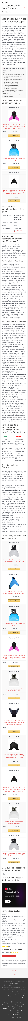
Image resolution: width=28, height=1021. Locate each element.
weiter (14, 974)
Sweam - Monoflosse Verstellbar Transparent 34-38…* (14, 822)
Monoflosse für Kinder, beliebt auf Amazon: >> (13, 74)
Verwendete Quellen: (8, 96)
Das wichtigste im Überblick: (10, 88)
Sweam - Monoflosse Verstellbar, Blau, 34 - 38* (14, 159)
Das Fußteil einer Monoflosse (12, 82)
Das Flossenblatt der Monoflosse (13, 83)
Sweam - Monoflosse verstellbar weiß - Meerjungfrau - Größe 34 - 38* (14, 854)
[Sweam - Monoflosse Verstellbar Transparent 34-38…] (14, 812)
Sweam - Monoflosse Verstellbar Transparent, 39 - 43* (14, 689)
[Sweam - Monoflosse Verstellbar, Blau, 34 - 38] (14, 149)
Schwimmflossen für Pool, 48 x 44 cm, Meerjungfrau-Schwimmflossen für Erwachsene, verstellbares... (14, 722)
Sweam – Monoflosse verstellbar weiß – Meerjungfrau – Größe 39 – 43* (14, 560)
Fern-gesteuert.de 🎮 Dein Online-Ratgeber (11, 7)
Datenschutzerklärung (17, 1017)
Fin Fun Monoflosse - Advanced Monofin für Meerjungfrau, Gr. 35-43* (14, 592)
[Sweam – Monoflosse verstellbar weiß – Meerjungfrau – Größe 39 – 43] (14, 551)
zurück (14, 970)
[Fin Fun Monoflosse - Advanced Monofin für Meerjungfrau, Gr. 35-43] (14, 583)
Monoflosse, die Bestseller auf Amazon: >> (13, 90)
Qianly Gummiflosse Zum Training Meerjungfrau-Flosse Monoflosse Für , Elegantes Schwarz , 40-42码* (14, 756)
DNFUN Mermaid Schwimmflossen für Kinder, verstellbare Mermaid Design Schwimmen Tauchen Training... (14, 126)
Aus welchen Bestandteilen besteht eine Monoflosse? (13, 80)
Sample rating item (6, 952)
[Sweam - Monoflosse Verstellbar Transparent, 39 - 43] (14, 680)
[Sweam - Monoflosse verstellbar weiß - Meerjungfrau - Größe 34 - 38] (14, 844)
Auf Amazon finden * (14, 135)
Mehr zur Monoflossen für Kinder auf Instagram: (11, 92)
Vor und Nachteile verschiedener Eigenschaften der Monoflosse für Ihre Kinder (14, 86)
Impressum (8, 1017)
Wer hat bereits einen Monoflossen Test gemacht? (13, 77)
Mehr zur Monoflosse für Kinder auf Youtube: (14, 95)
